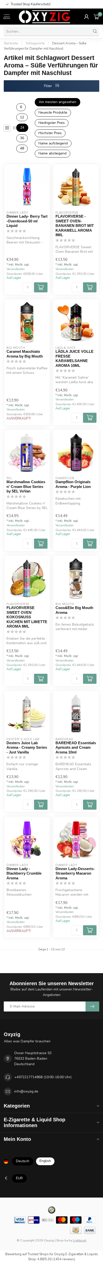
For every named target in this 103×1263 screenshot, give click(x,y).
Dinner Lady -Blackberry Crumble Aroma (24, 873)
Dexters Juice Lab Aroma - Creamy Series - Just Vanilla (26, 747)
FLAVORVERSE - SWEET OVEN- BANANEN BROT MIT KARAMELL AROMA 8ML (75, 225)
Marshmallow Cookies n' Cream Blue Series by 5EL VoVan (25, 486)
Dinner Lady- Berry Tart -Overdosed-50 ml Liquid (27, 221)
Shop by (62, 1240)
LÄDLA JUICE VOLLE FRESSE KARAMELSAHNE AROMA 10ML (75, 358)
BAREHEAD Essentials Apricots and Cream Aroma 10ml (76, 747)
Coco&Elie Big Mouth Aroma (74, 610)
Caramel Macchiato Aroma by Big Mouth (24, 353)
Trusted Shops (38, 1254)
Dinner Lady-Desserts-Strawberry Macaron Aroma (75, 873)
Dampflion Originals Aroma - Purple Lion (73, 484)
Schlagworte (35, 43)
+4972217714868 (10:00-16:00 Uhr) (43, 1077)
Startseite (11, 43)
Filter (48, 85)
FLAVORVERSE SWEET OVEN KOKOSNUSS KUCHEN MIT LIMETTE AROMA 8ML (26, 617)
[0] (96, 17)
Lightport (79, 1240)
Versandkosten (15, 269)
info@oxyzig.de (26, 1091)
